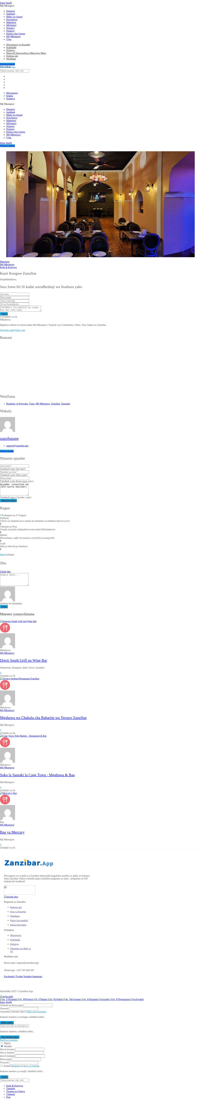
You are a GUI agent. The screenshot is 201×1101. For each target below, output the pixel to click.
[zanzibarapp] (7, 647)
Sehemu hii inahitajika (11, 603)
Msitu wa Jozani (14, 16)
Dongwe (10, 11)
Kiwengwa (11, 19)
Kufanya (10, 50)
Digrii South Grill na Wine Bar (23, 660)
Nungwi (10, 28)
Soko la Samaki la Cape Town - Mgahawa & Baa (37, 775)
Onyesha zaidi (7, 330)
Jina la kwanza (7, 1049)
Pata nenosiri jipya (9, 1037)
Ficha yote (20, 330)
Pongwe (10, 31)
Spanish (94, 999)
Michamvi (11, 25)
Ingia (2, 3)
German (77, 999)
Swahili (9, 996)
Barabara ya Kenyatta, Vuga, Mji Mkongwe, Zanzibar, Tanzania (38, 403)
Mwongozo (12, 93)
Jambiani (10, 14)
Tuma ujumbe (7, 451)
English (13, 999)
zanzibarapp (9, 438)
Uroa (8, 39)
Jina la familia (7, 1052)
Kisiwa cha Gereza (15, 33)
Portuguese (125, 999)
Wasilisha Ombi (8, 500)
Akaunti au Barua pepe (11, 1005)
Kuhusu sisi (12, 56)
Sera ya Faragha (31, 1066)
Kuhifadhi (11, 47)
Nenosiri (4, 1008)
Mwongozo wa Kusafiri (18, 44)
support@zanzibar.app (17, 445)
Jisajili (9, 3)
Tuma (3, 314)
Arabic (106, 999)
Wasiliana (11, 58)
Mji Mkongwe (13, 36)
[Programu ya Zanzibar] (7, 67)
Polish (59, 999)
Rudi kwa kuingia (9, 1040)
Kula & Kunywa (8, 267)
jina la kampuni (7, 1056)
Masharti (15, 1066)
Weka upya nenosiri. (36, 1011)
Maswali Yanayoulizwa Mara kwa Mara (26, 53)
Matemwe (11, 22)
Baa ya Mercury (12, 832)
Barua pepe (5, 1059)
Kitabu (9, 95)
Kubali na (21, 1066)
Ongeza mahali (7, 64)
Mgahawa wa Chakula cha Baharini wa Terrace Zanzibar (43, 718)
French (30, 999)
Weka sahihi (6, 1022)
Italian (44, 999)
